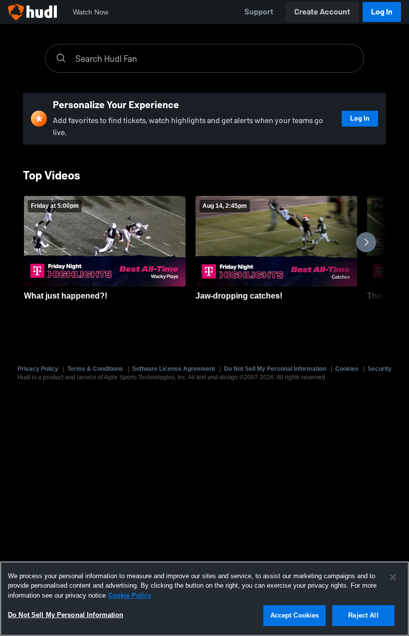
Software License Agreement (173, 368)
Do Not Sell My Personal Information (275, 368)
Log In (382, 11)
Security (380, 368)
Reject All (363, 615)
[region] (204, 598)
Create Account (322, 11)
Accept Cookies (294, 615)
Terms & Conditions (95, 368)
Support (258, 11)
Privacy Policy (37, 368)
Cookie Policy (129, 595)
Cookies (347, 368)
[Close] (393, 577)
